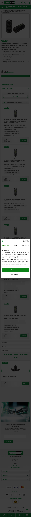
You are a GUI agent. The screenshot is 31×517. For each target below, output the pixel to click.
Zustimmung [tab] (5, 245)
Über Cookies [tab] (25, 245)
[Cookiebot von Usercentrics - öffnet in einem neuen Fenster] (23, 241)
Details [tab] (15, 245)
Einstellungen (14, 274)
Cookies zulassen (15, 269)
